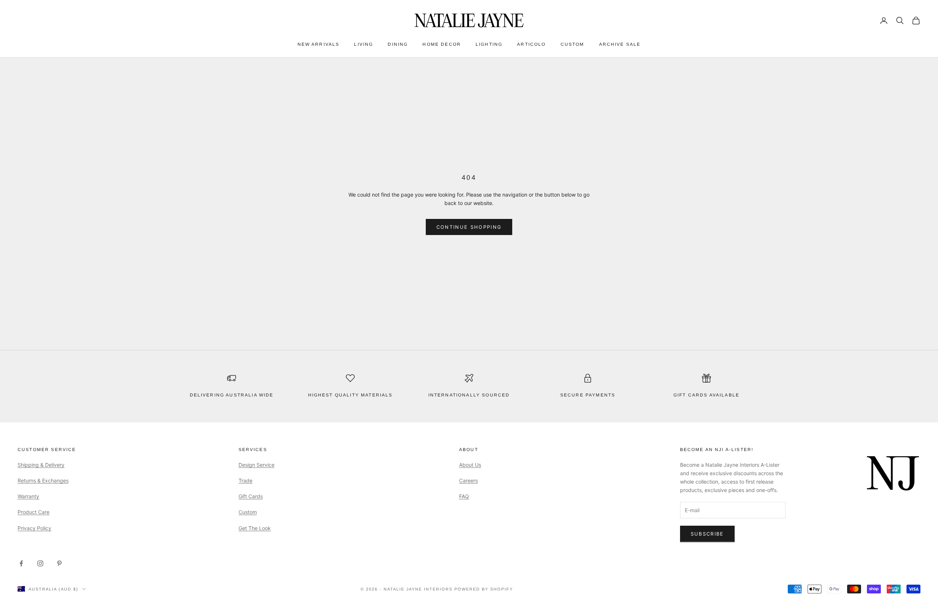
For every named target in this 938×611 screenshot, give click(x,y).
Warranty (28, 496)
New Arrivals (319, 44)
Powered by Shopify (483, 589)
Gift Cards (251, 496)
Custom (572, 44)
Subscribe (707, 534)
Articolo (531, 44)
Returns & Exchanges (43, 480)
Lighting (489, 44)
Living (363, 44)
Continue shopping (469, 227)
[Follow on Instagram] (40, 563)
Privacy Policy (34, 528)
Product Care (33, 512)
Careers (468, 480)
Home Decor (441, 44)
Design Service (256, 465)
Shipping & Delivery (41, 465)
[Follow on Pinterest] (59, 563)
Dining (398, 44)
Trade (245, 480)
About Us (470, 465)
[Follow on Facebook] (21, 563)
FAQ (464, 496)
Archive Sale (620, 44)
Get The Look (255, 528)
